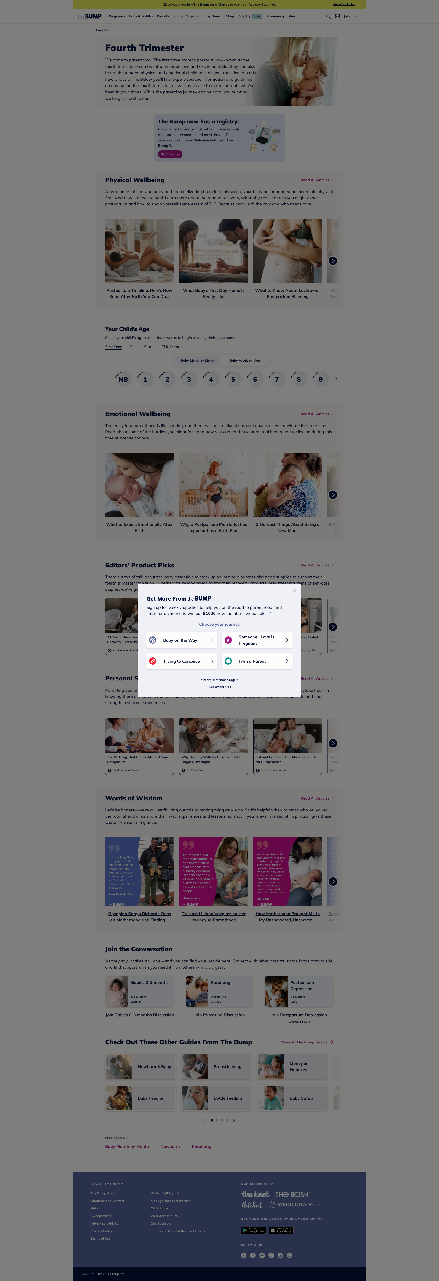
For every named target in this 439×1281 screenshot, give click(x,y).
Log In (233, 680)
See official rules (220, 686)
